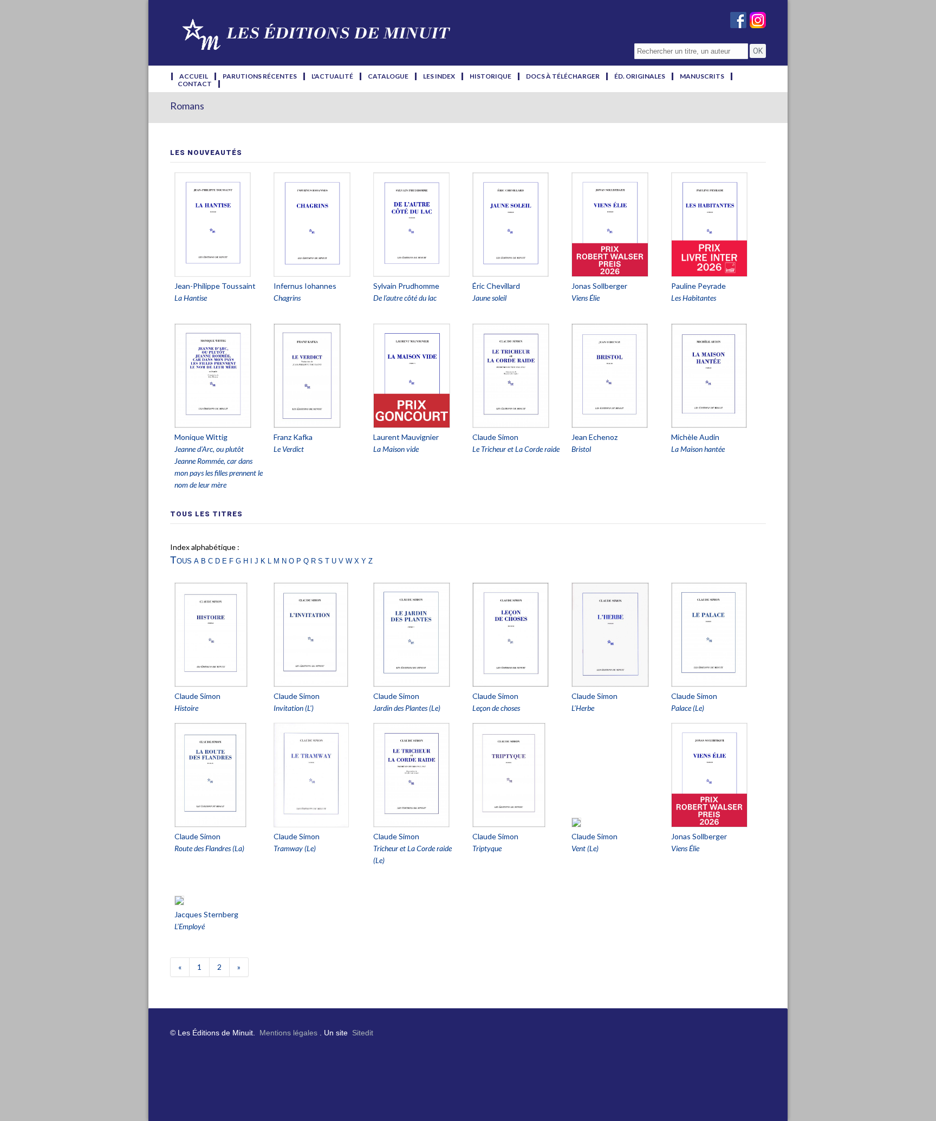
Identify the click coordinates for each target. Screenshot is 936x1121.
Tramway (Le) (295, 848)
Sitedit (362, 1032)
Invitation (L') (294, 707)
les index (439, 76)
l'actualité (332, 76)
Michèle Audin (695, 437)
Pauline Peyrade (698, 285)
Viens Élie (685, 848)
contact (195, 84)
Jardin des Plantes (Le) (406, 707)
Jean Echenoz (594, 437)
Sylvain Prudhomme (406, 285)
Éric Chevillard (496, 285)
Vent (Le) (585, 848)
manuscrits (702, 76)
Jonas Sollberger (599, 285)
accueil (193, 76)
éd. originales (639, 76)
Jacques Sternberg (206, 914)
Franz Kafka (293, 437)
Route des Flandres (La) (209, 848)
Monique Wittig (200, 437)
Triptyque (487, 848)
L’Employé (189, 926)
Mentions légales (288, 1032)
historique (490, 76)
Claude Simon (495, 437)
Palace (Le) (687, 707)
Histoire (186, 707)
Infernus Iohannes (305, 285)
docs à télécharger (563, 76)
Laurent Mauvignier (406, 437)
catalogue (388, 76)
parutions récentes (260, 76)
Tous (181, 560)
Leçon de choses (496, 707)
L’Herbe (582, 707)
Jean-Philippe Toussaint (215, 285)
